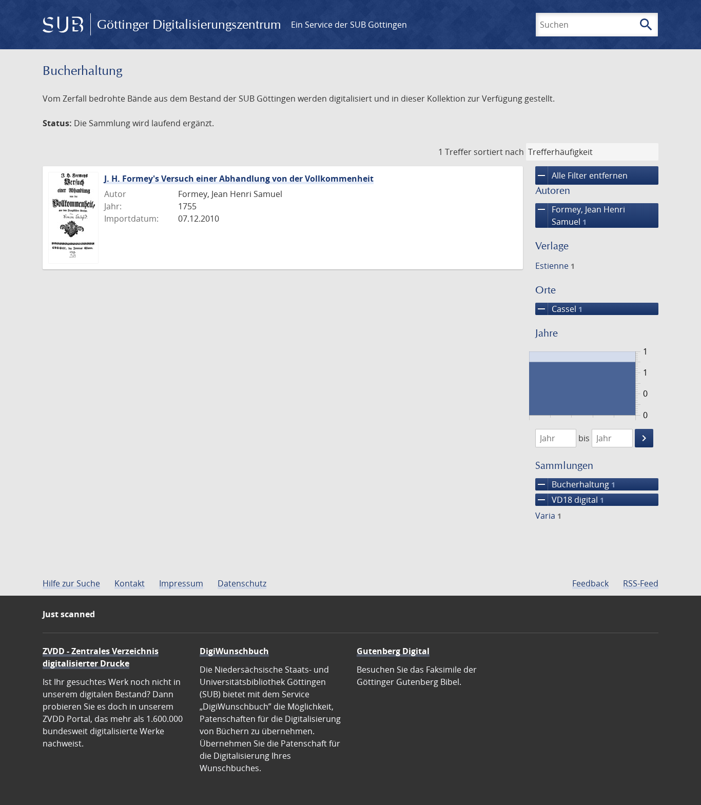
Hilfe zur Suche (71, 583)
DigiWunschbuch (234, 651)
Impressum (181, 583)
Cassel (558, 309)
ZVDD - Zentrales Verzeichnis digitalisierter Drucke (101, 657)
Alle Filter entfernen (581, 175)
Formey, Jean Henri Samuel (580, 215)
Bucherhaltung (575, 484)
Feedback (590, 583)
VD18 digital (569, 500)
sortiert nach (499, 152)
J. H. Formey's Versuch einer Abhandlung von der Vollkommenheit (239, 178)
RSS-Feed (640, 583)
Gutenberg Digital (393, 651)
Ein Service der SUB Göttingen (349, 24)
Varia (548, 515)
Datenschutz (242, 583)
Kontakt (129, 583)
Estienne (555, 265)
